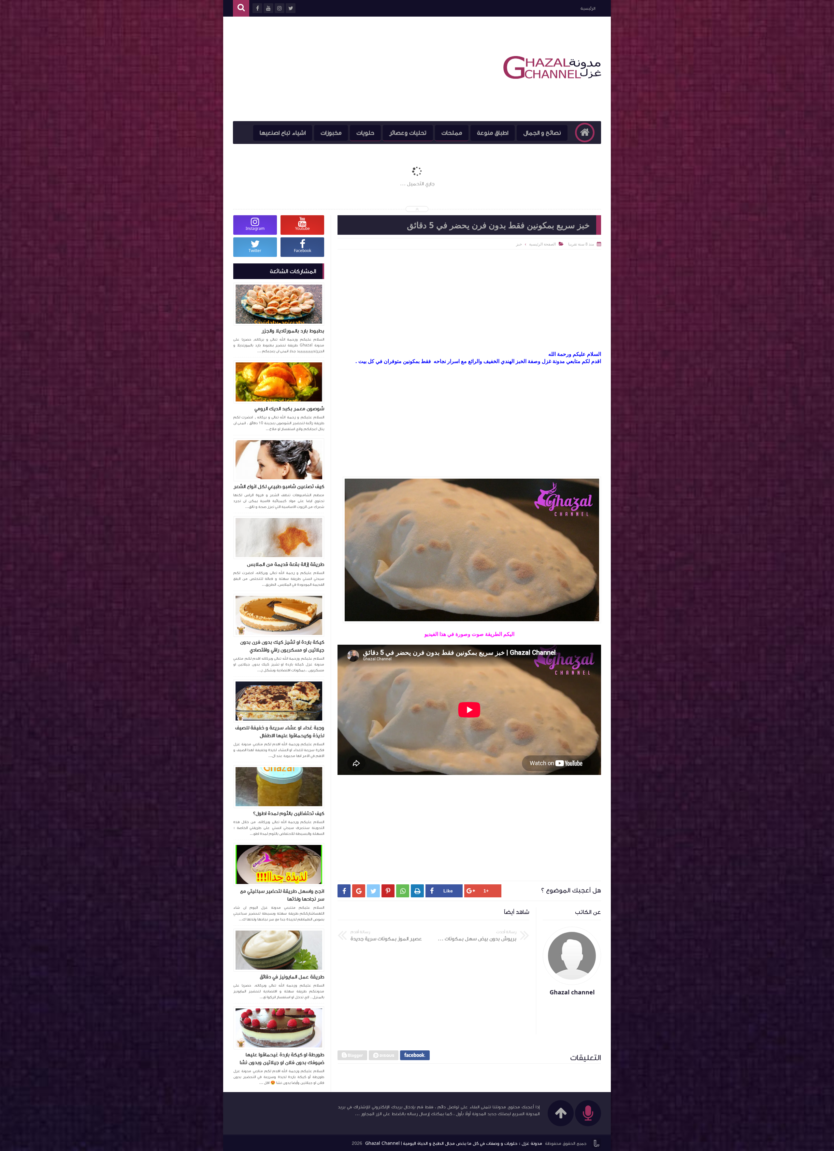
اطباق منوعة (492, 133)
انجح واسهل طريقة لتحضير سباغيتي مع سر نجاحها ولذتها (282, 895)
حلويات (365, 133)
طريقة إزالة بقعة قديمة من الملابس (285, 564)
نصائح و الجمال (542, 133)
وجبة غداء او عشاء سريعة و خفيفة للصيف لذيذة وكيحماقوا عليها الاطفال (279, 731)
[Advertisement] (351, 69)
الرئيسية (588, 8)
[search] (241, 8)
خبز (519, 244)
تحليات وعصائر (407, 133)
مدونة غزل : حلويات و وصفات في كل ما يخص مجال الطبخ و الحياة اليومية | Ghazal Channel (453, 1143)
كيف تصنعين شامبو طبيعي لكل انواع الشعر (279, 486)
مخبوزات (331, 133)
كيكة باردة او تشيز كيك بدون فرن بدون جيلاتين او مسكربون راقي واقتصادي (282, 646)
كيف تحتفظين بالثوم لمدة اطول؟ (288, 813)
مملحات (451, 133)
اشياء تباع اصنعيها (283, 133)
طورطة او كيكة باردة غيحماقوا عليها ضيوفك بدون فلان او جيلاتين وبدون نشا (282, 1058)
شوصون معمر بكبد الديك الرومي (289, 408)
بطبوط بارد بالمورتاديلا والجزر (293, 330)
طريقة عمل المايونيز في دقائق (292, 976)
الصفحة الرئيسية (542, 244)
